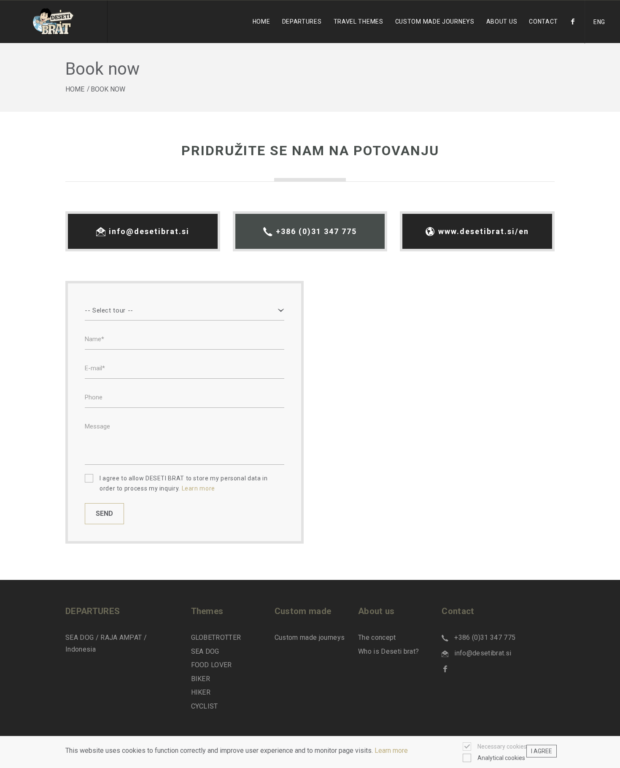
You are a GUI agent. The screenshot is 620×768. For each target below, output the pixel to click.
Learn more (198, 488)
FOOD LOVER (211, 665)
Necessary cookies (502, 746)
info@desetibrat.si (149, 231)
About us (502, 21)
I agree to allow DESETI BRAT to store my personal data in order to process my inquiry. (183, 483)
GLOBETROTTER (216, 637)
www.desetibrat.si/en (483, 231)
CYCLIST (204, 706)
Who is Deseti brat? (388, 651)
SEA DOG (205, 651)
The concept (377, 637)
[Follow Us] (573, 30)
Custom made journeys (310, 637)
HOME (74, 89)
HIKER (201, 692)
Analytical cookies (501, 758)
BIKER (200, 679)
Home (261, 21)
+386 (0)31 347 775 (316, 231)
